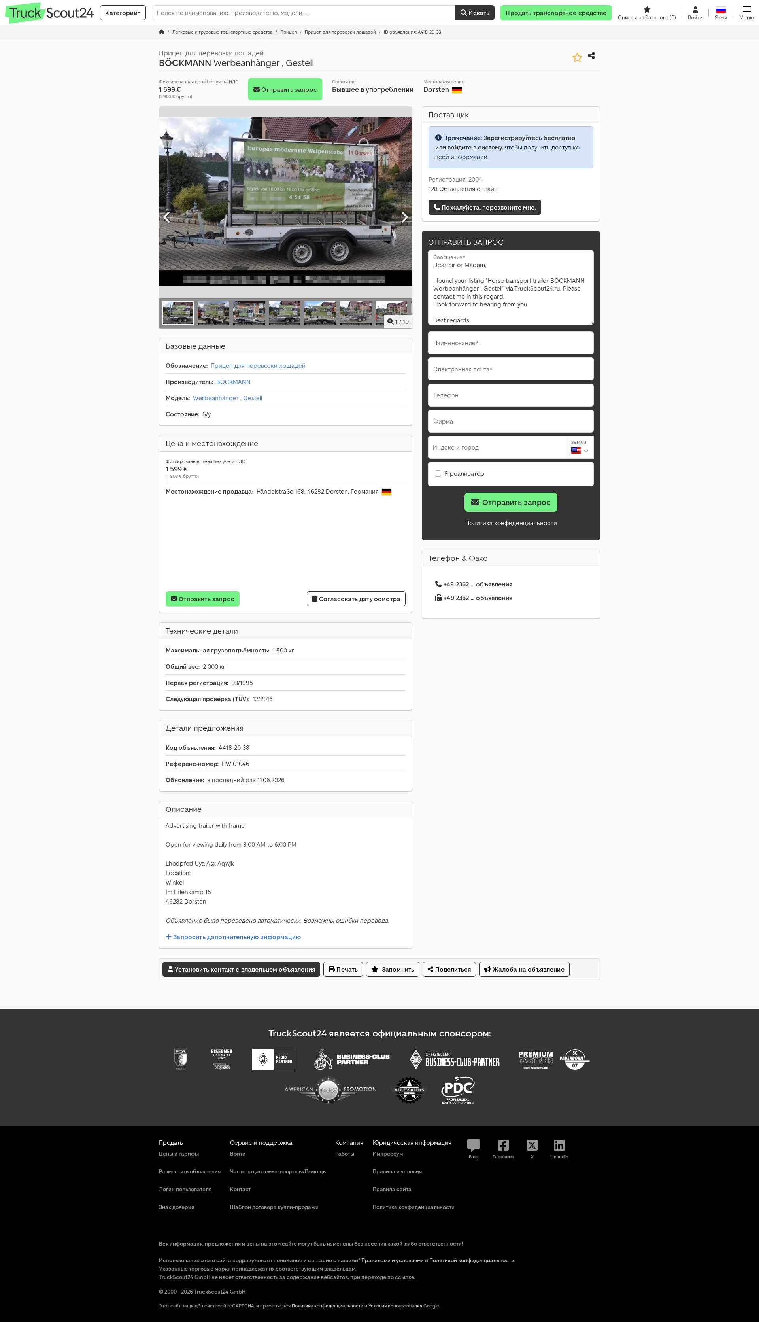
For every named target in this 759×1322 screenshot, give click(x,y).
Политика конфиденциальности (511, 523)
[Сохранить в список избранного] (577, 57)
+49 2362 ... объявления (477, 584)
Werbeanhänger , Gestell (227, 398)
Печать (346, 969)
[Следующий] (404, 217)
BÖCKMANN (233, 382)
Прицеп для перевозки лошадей (258, 365)
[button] (746, 12)
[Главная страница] (161, 32)
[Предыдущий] (167, 217)
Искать (478, 13)
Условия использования (395, 1306)
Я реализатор (464, 473)
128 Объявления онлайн (463, 189)
